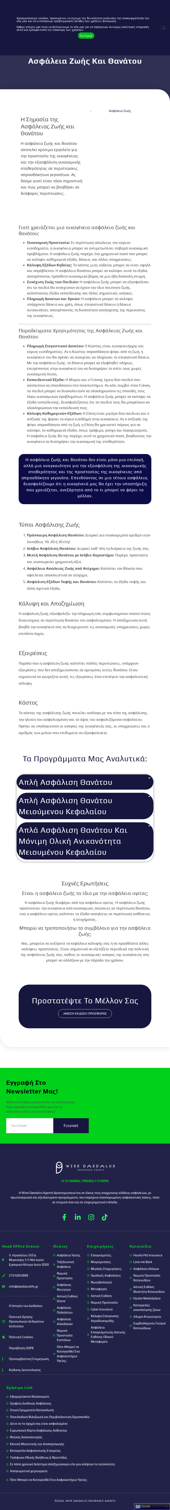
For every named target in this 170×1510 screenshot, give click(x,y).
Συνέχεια (86, 35)
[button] (85, 782)
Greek (145, 1506)
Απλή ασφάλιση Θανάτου (65, 782)
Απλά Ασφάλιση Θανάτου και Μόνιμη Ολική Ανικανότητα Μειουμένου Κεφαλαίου (73, 840)
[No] (163, 27)
